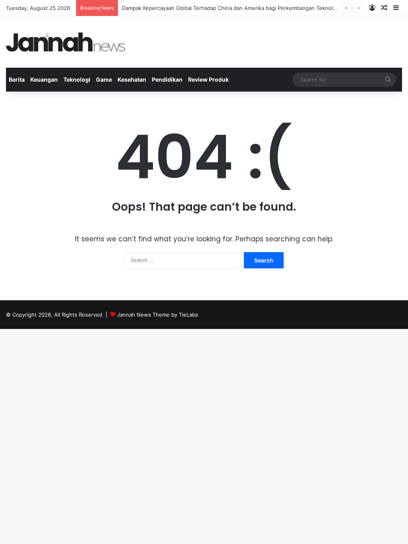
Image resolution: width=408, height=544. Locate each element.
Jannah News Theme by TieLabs (157, 314)
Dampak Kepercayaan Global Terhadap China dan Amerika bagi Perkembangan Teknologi (231, 8)
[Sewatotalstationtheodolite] (66, 42)
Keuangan (44, 79)
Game (104, 79)
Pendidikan (167, 79)
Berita (17, 79)
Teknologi (76, 79)
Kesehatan (132, 79)
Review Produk (208, 79)
